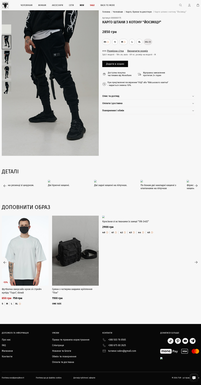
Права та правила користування (70, 339)
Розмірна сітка (115, 51)
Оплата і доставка (112, 103)
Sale (92, 5)
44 (139, 232)
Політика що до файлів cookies (49, 378)
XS (105, 42)
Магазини (7, 350)
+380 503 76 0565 (117, 339)
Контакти (7, 356)
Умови (55, 333)
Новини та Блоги (61, 350)
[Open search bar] (180, 5)
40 (103, 232)
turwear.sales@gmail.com (122, 350)
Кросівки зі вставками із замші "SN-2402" (125, 221)
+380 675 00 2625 (117, 345)
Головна (106, 12)
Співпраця (58, 345)
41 (112, 232)
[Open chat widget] (194, 378)
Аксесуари (57, 5)
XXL (146, 42)
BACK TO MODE (107, 5)
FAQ (4, 345)
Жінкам (42, 5)
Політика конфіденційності (13, 378)
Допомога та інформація (15, 333)
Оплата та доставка (63, 362)
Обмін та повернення (64, 356)
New (82, 5)
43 (130, 232)
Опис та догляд (110, 96)
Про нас (6, 339)
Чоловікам (26, 5)
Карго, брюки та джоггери (139, 12)
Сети (71, 5)
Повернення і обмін (113, 110)
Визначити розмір (137, 51)
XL (139, 42)
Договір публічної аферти (84, 378)
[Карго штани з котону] (50, 83)
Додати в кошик (115, 63)
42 (121, 232)
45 (148, 232)
